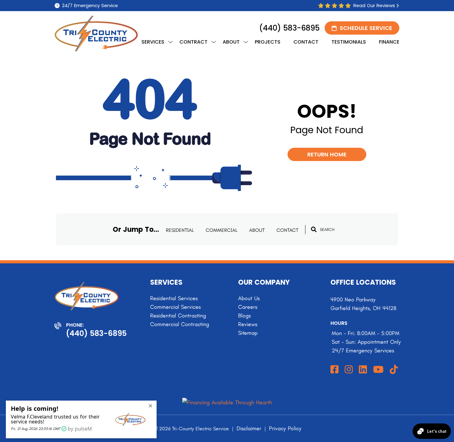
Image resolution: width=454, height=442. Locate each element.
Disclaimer (249, 428)
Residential (180, 230)
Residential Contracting (178, 315)
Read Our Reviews (374, 5)
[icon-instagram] (349, 370)
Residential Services (174, 298)
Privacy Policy (285, 428)
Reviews (247, 324)
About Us (249, 298)
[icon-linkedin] (363, 370)
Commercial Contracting (179, 324)
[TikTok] (394, 370)
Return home (327, 154)
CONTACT (287, 230)
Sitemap (248, 332)
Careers (247, 307)
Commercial (222, 230)
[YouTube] (379, 370)
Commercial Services (175, 307)
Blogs (244, 315)
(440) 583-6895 (289, 28)
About (257, 230)
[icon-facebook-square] (335, 370)
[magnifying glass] (313, 229)
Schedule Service (366, 28)
